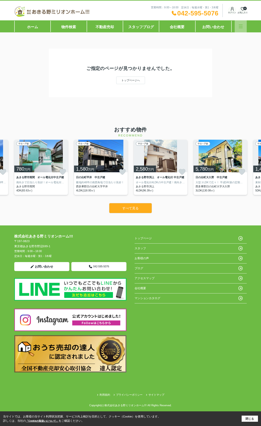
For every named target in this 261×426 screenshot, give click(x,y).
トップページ (143, 238)
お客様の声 (142, 258)
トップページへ (130, 80)
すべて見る (130, 208)
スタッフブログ (141, 27)
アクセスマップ (145, 278)
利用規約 (105, 394)
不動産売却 (105, 27)
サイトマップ (156, 394)
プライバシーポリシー (129, 394)
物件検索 (68, 27)
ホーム (32, 27)
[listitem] (41, 167)
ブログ (139, 268)
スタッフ (140, 248)
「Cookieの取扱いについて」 (42, 420)
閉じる (250, 418)
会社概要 (177, 27)
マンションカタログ (147, 298)
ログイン (232, 12)
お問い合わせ (213, 27)
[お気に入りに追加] (62, 172)
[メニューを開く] (241, 26)
